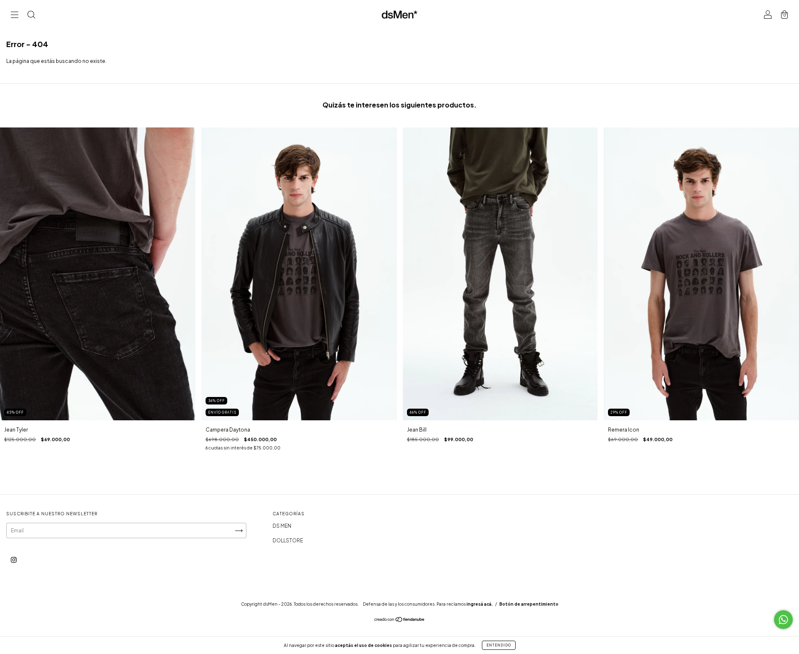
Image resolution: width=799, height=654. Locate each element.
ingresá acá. (479, 604)
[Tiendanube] (400, 620)
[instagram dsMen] (13, 560)
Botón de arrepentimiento (528, 604)
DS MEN (282, 526)
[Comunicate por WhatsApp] (783, 619)
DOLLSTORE (288, 540)
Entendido (498, 645)
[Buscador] (31, 15)
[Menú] (14, 15)
